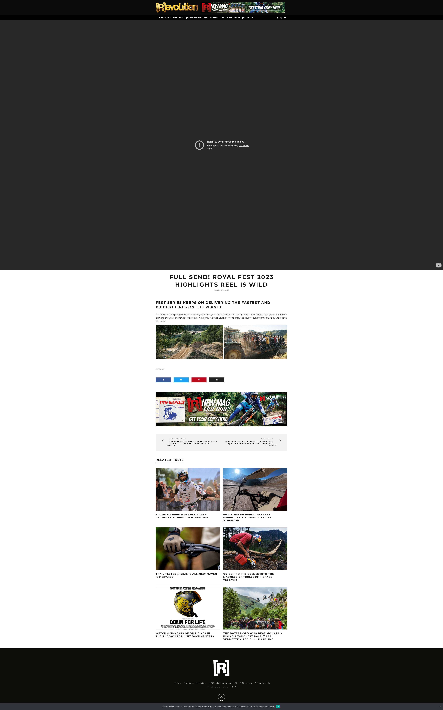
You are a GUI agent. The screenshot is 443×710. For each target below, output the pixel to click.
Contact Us (264, 683)
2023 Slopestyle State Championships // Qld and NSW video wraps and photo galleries (250, 444)
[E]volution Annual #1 (224, 683)
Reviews (178, 18)
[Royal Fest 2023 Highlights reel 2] (255, 342)
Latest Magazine (196, 683)
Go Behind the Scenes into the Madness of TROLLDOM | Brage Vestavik (248, 577)
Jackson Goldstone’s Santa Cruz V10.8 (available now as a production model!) (192, 444)
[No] (440, 706)
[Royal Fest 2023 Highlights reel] (189, 342)
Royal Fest (160, 369)
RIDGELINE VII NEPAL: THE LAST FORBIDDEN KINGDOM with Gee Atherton (247, 517)
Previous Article (178, 439)
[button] (189, 342)
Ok (278, 706)
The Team (226, 18)
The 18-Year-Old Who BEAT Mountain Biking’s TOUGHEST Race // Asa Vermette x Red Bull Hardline (253, 636)
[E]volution (194, 18)
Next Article (267, 439)
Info (237, 18)
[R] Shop (247, 18)
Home (178, 683)
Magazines (211, 18)
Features (165, 18)
